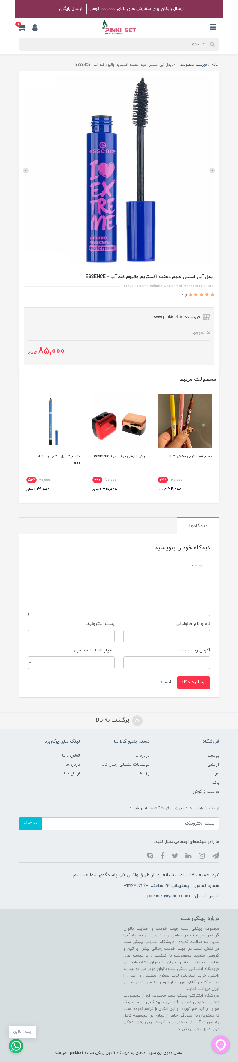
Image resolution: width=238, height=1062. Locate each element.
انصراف (164, 682)
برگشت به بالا (113, 720)
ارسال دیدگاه (193, 682)
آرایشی (213, 764)
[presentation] (212, 170)
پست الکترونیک (100, 624)
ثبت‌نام (30, 823)
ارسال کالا (72, 773)
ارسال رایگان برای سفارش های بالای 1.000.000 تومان (135, 9)
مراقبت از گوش (206, 791)
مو (217, 773)
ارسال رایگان (70, 9)
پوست (213, 755)
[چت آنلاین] (16, 1046)
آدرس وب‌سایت (195, 650)
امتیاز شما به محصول (94, 650)
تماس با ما (71, 755)
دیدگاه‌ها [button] (198, 526)
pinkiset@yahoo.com (168, 896)
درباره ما (142, 755)
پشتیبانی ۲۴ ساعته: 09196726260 (156, 885)
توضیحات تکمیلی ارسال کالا (125, 764)
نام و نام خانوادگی (193, 624)
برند (215, 782)
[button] (25, 27)
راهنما (144, 773)
